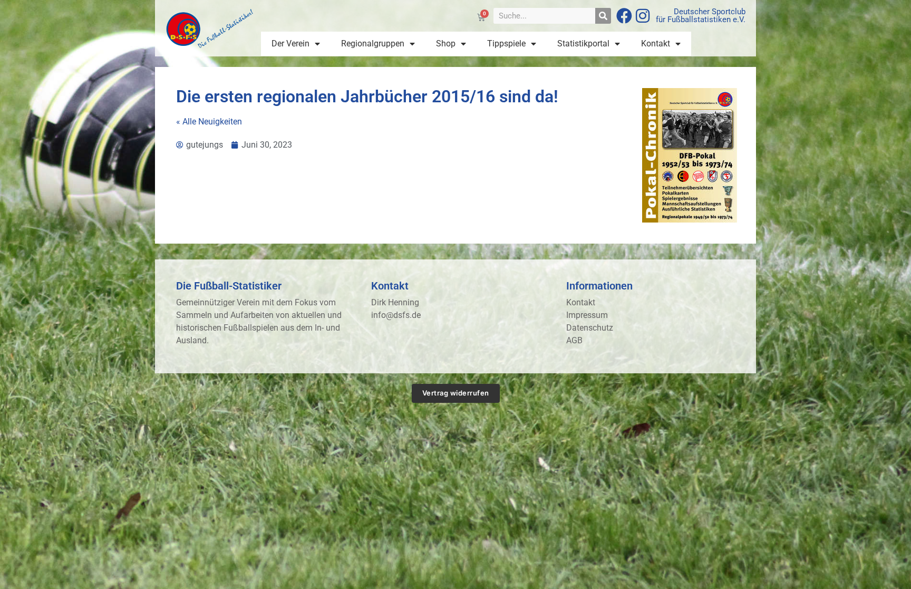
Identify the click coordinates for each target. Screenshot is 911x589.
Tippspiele (506, 43)
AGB (574, 340)
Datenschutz (589, 328)
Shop (446, 43)
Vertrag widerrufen (455, 393)
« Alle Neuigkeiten (209, 122)
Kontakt (655, 43)
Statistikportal (583, 43)
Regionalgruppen (372, 43)
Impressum (587, 315)
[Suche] (603, 16)
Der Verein (290, 43)
